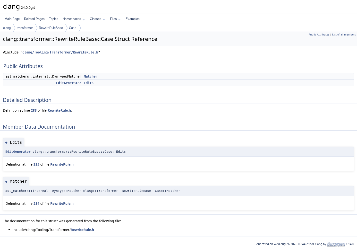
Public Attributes (319, 34)
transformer (25, 28)
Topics (53, 19)
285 (36, 164)
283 (34, 110)
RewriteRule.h (59, 110)
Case (72, 28)
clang (7, 28)
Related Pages (34, 19)
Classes (95, 19)
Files (113, 19)
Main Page (12, 19)
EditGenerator (68, 83)
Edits (89, 83)
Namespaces (72, 19)
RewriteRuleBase (51, 28)
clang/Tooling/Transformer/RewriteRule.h (60, 52)
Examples (133, 19)
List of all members (344, 34)
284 (36, 203)
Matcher (90, 76)
